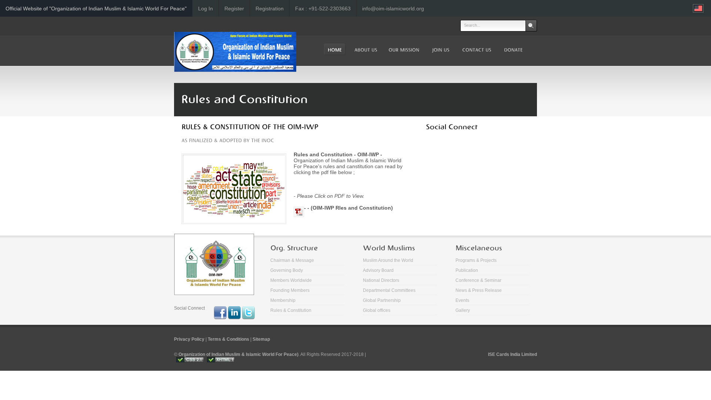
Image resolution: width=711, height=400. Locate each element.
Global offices (376, 310)
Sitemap (261, 339)
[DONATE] (512, 49)
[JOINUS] (440, 49)
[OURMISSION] (404, 49)
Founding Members (290, 290)
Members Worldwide (291, 280)
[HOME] (335, 49)
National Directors (381, 280)
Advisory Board (378, 270)
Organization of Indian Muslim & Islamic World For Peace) (238, 354)
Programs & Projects (476, 260)
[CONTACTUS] (476, 49)
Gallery (462, 310)
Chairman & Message (292, 260)
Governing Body (286, 270)
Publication (466, 270)
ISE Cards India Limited (512, 354)
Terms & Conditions (228, 339)
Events (462, 300)
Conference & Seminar (478, 280)
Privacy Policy (189, 339)
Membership (283, 300)
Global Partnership (382, 300)
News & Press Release (478, 290)
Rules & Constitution (290, 310)
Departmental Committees (389, 290)
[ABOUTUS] (365, 49)
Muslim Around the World (388, 260)
